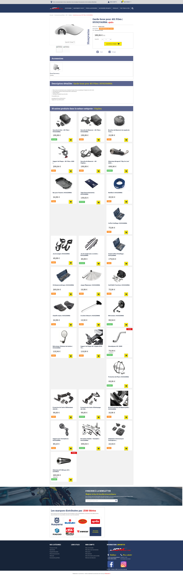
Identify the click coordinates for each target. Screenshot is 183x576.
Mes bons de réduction (90, 557)
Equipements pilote (78, 8)
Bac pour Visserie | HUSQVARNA (62, 192)
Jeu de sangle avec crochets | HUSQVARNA (89, 254)
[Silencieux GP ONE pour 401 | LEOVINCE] (63, 460)
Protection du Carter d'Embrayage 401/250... (90, 408)
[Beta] (70, 531)
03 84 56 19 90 (124, 557)
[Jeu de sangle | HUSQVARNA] (63, 244)
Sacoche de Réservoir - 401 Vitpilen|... (88, 162)
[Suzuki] (70, 521)
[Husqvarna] (57, 521)
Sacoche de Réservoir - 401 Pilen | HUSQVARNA (90, 130)
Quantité (97, 39)
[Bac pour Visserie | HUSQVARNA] (63, 183)
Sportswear (68, 8)
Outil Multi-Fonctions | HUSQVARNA (119, 285)
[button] (132, 8)
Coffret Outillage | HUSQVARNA (117, 223)
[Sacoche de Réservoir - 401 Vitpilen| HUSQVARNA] (91, 152)
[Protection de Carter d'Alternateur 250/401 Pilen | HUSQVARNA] (63, 398)
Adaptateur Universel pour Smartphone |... (116, 439)
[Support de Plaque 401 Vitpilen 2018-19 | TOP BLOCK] (91, 337)
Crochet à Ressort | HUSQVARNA (90, 315)
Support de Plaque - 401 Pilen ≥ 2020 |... (63, 162)
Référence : (95, 26)
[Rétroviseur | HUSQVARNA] (119, 306)
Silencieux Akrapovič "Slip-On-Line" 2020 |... (118, 162)
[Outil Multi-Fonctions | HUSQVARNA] (119, 276)
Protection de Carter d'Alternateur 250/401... (63, 408)
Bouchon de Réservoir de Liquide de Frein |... (118, 130)
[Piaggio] (57, 531)
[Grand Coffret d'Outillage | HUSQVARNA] (119, 244)
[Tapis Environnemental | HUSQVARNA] (91, 183)
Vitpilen (98, 108)
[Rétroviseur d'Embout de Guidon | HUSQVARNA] (63, 337)
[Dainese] (82, 531)
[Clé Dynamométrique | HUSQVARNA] (63, 276)
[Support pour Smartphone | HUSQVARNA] (63, 429)
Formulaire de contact (125, 558)
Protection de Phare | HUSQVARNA (118, 377)
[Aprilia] (95, 521)
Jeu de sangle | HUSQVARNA (61, 254)
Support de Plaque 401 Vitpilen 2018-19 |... (91, 347)
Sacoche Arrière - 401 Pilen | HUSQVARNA (61, 130)
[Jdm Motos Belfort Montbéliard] (56, 8)
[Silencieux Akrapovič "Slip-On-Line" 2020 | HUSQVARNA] (119, 152)
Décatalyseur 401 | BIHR (115, 346)
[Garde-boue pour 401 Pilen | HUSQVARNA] (59, 49)
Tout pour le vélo (125, 8)
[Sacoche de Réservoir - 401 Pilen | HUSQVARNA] (91, 121)
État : (94, 30)
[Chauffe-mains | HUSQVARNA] (63, 306)
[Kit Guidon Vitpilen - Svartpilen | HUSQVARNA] (91, 429)
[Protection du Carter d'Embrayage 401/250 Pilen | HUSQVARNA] (91, 398)
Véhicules (115, 8)
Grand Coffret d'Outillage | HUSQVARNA (116, 254)
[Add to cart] (70, 140)
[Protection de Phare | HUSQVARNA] (119, 367)
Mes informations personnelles (92, 555)
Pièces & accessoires (91, 8)
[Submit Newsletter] (116, 501)
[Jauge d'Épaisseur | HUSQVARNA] (91, 276)
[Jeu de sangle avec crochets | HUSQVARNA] (91, 244)
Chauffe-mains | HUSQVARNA (61, 315)
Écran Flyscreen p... (55, 73)
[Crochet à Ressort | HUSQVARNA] (91, 306)
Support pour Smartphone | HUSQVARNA (61, 439)
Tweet (101, 52)
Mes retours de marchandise (91, 549)
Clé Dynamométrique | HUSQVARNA (63, 285)
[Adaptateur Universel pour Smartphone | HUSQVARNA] (119, 429)
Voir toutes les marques (95, 531)
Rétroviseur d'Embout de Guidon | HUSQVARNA (62, 347)
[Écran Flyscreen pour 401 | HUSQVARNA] (56, 67)
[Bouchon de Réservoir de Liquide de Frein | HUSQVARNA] (119, 121)
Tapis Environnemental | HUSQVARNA (87, 193)
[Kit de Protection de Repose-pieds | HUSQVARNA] (119, 398)
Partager (114, 52)
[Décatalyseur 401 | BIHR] (119, 337)
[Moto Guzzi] (82, 521)
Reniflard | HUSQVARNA (115, 192)
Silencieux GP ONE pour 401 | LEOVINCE (61, 470)
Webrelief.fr (107, 573)
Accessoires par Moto (105, 8)
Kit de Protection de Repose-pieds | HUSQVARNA (118, 408)
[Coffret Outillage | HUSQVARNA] (119, 214)
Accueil (51, 15)
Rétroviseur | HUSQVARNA (116, 315)
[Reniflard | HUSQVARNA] (119, 183)
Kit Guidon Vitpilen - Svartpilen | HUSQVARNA (89, 439)
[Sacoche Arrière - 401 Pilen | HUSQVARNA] (63, 121)
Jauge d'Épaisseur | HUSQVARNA (90, 285)
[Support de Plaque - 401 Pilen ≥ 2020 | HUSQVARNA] (63, 152)
